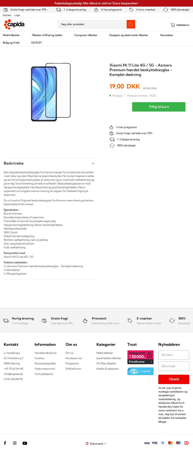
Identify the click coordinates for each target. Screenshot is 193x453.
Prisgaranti (72, 363)
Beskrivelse (14, 163)
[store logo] (14, 24)
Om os (70, 353)
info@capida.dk (13, 374)
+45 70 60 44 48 (13, 368)
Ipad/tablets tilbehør (108, 358)
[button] (98, 443)
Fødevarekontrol (45, 368)
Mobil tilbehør (104, 353)
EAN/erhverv (73, 368)
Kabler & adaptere (107, 368)
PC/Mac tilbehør (106, 363)
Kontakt (7, 15)
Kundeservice (74, 358)
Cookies (39, 358)
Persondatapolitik (45, 363)
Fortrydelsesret (44, 374)
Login (17, 15)
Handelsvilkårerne (46, 353)
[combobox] (96, 24)
